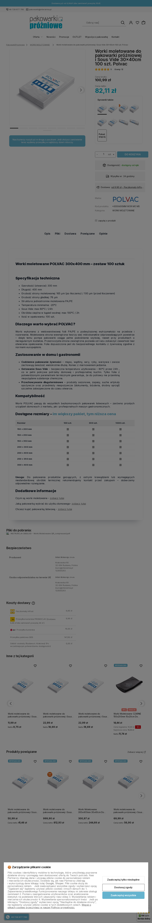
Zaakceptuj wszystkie (123, 895)
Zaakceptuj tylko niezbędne (123, 879)
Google (50, 883)
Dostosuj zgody (123, 887)
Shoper (59, 883)
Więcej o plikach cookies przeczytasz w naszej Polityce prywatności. (49, 906)
